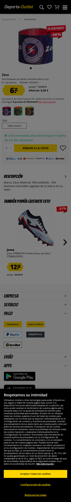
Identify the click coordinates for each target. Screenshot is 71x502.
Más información (45, 463)
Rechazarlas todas (35, 495)
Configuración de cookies (35, 484)
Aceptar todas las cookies (35, 473)
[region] (35, 445)
